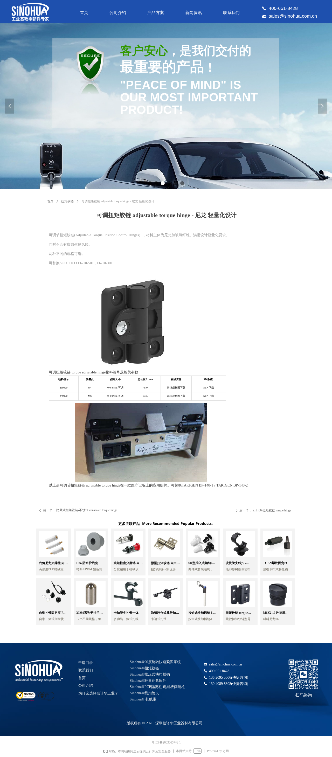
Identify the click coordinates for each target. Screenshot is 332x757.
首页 (50, 201)
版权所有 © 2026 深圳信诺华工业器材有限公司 (165, 723)
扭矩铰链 (67, 201)
